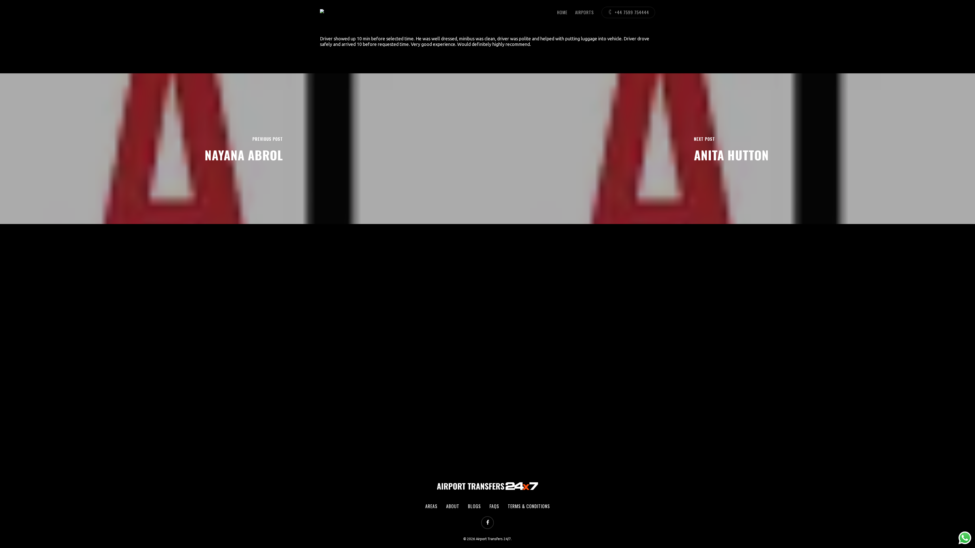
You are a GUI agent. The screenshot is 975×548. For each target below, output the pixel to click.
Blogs (474, 506)
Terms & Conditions (529, 506)
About (452, 506)
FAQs (494, 506)
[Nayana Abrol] (244, 148)
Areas (431, 506)
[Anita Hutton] (731, 148)
